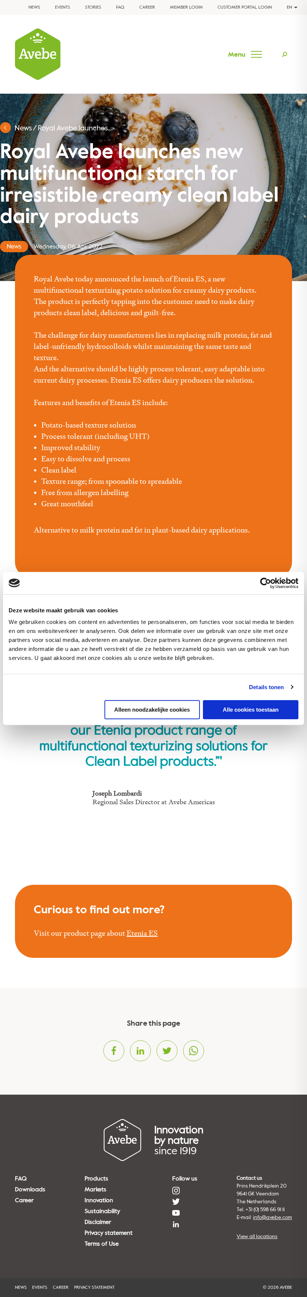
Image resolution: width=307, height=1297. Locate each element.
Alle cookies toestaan (251, 709)
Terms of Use (102, 1244)
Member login (186, 7)
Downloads (30, 1189)
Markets (95, 1189)
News (34, 7)
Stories (93, 7)
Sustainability (102, 1211)
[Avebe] (38, 54)
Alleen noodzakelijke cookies (152, 709)
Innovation (99, 1200)
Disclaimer (98, 1222)
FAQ (120, 7)
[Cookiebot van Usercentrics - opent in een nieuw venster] (265, 583)
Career (147, 7)
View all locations (257, 1236)
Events (62, 7)
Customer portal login (245, 7)
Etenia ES (142, 933)
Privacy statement (109, 1233)
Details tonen (266, 687)
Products (96, 1178)
